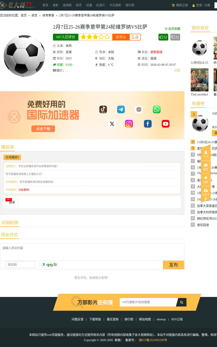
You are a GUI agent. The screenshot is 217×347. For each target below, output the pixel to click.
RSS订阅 (177, 319)
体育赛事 (48, 15)
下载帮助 (95, 319)
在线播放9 (12, 157)
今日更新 (115, 5)
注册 (207, 5)
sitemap (161, 319)
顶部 (205, 182)
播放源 (7, 147)
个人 (205, 156)
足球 (69, 52)
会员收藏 (174, 28)
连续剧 (67, 5)
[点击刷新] (49, 265)
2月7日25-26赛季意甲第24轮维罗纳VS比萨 (86, 15)
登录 (199, 5)
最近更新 (113, 319)
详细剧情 (9, 222)
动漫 (89, 5)
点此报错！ (24, 189)
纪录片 (100, 5)
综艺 (79, 5)
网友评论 (9, 234)
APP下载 (206, 196)
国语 (12, 202)
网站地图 (145, 319)
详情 (177, 70)
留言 (205, 169)
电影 (55, 5)
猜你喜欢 (200, 28)
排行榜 (129, 5)
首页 (45, 5)
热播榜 (198, 103)
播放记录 (182, 5)
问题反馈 (78, 319)
